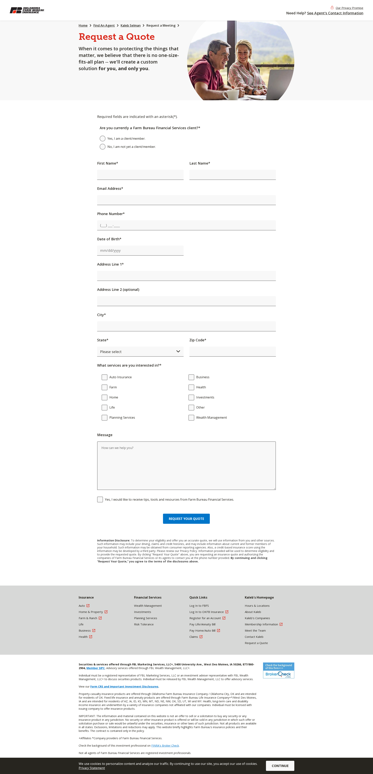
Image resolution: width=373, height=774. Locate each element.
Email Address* (110, 188)
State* (102, 340)
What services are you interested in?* (129, 365)
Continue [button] (280, 766)
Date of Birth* (109, 239)
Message (104, 434)
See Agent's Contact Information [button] (335, 13)
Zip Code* (197, 340)
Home (83, 25)
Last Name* (199, 163)
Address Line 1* (110, 264)
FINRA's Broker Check (165, 745)
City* (101, 314)
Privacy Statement (92, 768)
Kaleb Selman (131, 25)
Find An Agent (104, 25)
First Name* (107, 163)
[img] (35, 10)
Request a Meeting (160, 25)
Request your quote (186, 519)
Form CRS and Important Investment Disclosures (124, 686)
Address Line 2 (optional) (118, 289)
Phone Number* (111, 213)
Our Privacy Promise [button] (349, 8)
